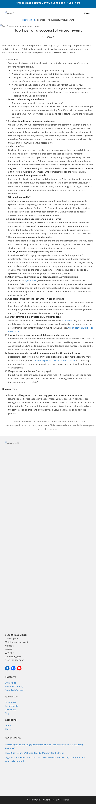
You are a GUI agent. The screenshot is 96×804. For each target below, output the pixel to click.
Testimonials (11, 705)
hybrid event (31, 280)
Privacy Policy (48, 799)
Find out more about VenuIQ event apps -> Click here (48, 2)
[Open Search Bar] (77, 13)
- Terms (65, 799)
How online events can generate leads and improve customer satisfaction (50, 421)
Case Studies (11, 702)
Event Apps (10, 682)
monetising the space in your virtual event (54, 360)
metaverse (67, 320)
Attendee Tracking (14, 686)
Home (25, 19)
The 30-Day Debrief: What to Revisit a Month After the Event (34, 752)
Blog (32, 19)
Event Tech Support (14, 690)
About (8, 729)
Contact (8, 725)
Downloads (10, 709)
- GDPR (58, 799)
